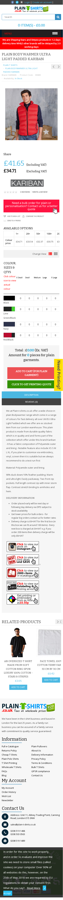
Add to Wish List (13, 216)
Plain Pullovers (39, 746)
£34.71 (19, 241)
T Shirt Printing (9, 763)
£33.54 (29, 241)
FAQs (4, 771)
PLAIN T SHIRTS (10, 65)
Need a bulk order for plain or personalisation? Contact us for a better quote (31, 206)
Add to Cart (18, 687)
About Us (36, 750)
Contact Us (37, 775)
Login (27, 2)
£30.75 (50, 241)
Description (31, 394)
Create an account (42, 2)
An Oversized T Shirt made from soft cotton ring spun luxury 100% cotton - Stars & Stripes (18, 669)
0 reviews (25, 192)
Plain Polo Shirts (10, 758)
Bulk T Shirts (37, 767)
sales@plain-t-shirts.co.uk (23, 824)
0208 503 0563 (17, 834)
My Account (8, 787)
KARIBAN (12, 75)
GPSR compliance (40, 771)
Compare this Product (35, 216)
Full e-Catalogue (10, 746)
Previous (60, 621)
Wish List (6, 796)
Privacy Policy (38, 758)
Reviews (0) (31, 401)
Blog (4, 775)
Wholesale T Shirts (11, 767)
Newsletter (7, 800)
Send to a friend (14, 220)
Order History (9, 792)
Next (57, 621)
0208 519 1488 (17, 830)
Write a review (39, 192)
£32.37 (39, 241)
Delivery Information (42, 754)
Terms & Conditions (41, 763)
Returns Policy (9, 750)
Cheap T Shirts (9, 754)
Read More (33, 888)
